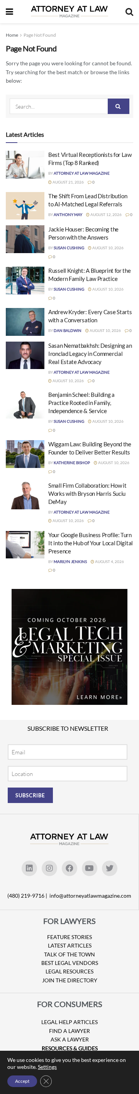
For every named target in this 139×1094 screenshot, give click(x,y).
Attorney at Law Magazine (82, 173)
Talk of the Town (69, 954)
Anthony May (68, 214)
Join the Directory (69, 980)
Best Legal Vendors (69, 963)
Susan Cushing (69, 247)
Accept (22, 1081)
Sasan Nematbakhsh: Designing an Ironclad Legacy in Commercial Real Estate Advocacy (90, 353)
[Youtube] (89, 868)
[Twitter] (109, 868)
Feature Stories (69, 937)
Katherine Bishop (72, 462)
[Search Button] (118, 106)
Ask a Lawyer (70, 1039)
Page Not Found (40, 35)
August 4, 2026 (109, 561)
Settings (47, 1066)
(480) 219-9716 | (27, 895)
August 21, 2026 (68, 182)
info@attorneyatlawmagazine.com (90, 895)
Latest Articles (70, 945)
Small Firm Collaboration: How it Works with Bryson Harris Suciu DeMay (87, 493)
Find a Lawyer (69, 1031)
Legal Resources (69, 971)
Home (12, 35)
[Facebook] (69, 868)
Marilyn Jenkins (70, 561)
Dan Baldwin (67, 330)
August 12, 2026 (106, 214)
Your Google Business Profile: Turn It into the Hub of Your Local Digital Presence (90, 543)
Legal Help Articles (69, 1022)
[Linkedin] (29, 868)
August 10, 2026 (108, 247)
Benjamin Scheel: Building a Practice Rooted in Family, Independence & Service (81, 402)
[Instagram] (49, 868)
